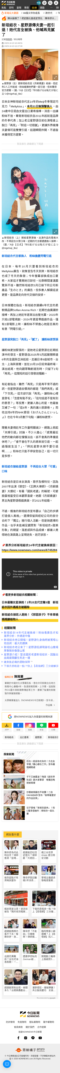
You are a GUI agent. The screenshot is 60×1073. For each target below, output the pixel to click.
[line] (33, 1038)
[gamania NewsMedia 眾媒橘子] (30, 1050)
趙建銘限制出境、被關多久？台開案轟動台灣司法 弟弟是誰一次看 (16, 989)
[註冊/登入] (56, 3)
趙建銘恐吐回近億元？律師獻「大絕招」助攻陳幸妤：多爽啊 (30, 855)
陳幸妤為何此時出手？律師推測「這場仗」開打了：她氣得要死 (11, 855)
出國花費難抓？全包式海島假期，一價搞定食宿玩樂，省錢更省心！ (11, 959)
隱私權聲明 (34, 1022)
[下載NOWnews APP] (44, 3)
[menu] (57, 7)
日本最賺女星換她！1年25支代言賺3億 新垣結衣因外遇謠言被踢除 (30, 605)
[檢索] (50, 3)
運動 (42, 7)
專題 (26, 7)
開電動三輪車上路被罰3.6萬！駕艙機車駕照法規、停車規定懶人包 (48, 957)
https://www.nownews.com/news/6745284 (29, 550)
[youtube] (40, 1038)
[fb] (18, 1038)
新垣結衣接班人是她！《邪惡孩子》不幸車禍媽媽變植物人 (30, 617)
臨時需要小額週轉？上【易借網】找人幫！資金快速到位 (48, 934)
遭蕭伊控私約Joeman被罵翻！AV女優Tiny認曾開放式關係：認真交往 (30, 957)
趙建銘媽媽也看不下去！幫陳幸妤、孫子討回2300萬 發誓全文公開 (11, 934)
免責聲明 (22, 1022)
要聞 (19, 7)
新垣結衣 (9, 737)
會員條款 (18, 1027)
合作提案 (41, 1027)
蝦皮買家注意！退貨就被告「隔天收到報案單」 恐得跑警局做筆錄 (16, 910)
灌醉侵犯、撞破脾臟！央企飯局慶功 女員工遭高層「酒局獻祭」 (44, 989)
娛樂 (34, 7)
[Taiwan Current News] (38, 3)
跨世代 (48, 12)
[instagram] (26, 1038)
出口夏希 (24, 737)
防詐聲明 (10, 1022)
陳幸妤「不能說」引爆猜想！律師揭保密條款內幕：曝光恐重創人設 (30, 934)
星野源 (38, 737)
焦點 (3, 7)
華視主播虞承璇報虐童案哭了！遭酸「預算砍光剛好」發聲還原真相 (48, 879)
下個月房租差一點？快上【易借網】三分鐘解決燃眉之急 (44, 910)
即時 (11, 7)
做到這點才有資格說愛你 (11, 879)
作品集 (49, 705)
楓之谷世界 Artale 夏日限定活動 (48, 855)
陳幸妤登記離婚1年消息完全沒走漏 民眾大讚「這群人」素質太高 (30, 879)
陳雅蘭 (9, 39)
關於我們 (30, 1027)
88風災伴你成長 (31, 12)
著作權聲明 (48, 1022)
